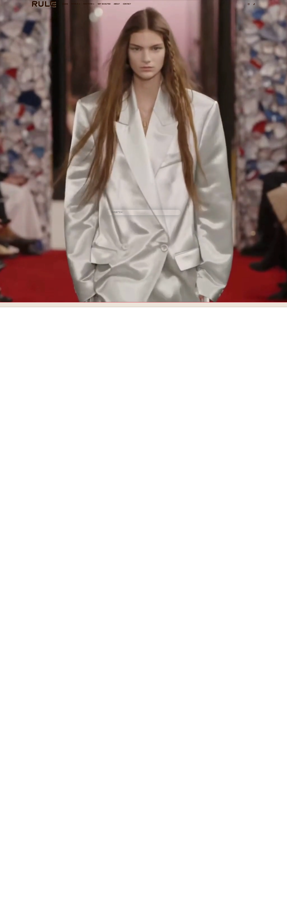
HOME (65, 4)
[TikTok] (254, 4)
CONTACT (127, 4)
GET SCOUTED (104, 4)
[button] (36, 359)
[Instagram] (249, 4)
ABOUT (117, 4)
